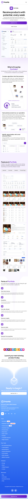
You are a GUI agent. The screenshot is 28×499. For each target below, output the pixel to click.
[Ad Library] (13, 349)
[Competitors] (17, 349)
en (2, 413)
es (14, 413)
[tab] (4, 170)
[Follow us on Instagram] (12, 490)
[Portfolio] (7, 349)
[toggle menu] (26, 2)
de (5, 413)
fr (8, 413)
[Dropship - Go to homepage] (5, 2)
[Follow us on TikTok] (15, 490)
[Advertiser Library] (19, 349)
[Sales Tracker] (5, 349)
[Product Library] (15, 349)
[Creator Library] (23, 349)
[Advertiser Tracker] (11, 349)
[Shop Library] (9, 349)
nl (11, 413)
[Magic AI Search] (21, 349)
